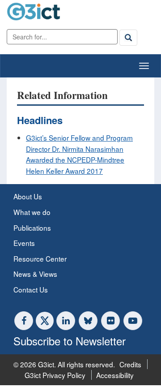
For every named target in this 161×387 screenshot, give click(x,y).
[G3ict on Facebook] (23, 321)
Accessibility (115, 375)
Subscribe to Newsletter (69, 340)
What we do (32, 212)
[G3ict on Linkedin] (65, 321)
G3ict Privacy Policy (55, 375)
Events (24, 243)
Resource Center (40, 258)
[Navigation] (144, 65)
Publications (32, 227)
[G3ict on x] (45, 321)
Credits (130, 364)
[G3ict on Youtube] (133, 321)
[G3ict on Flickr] (110, 321)
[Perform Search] (128, 38)
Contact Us (30, 289)
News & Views (35, 274)
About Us (27, 196)
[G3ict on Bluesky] (89, 321)
